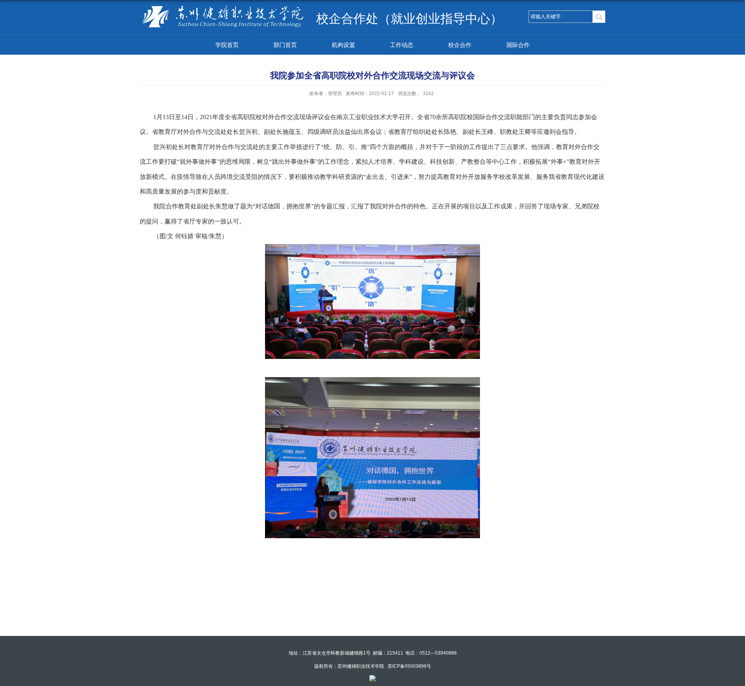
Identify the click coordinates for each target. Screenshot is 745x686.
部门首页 (285, 45)
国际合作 (518, 45)
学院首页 (227, 45)
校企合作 (459, 45)
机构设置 (343, 45)
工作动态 (401, 45)
